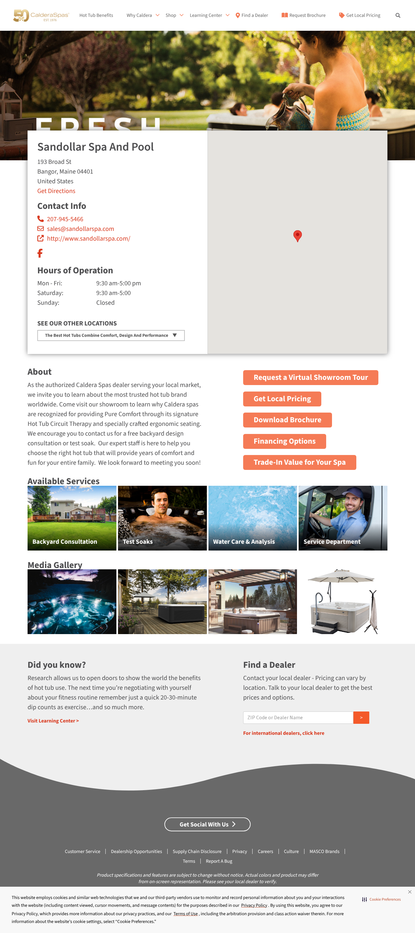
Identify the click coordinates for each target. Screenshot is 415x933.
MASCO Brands (324, 851)
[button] (381, 899)
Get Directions (56, 191)
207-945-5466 (65, 219)
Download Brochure (287, 420)
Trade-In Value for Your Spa (300, 462)
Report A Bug (219, 861)
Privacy (239, 851)
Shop (171, 15)
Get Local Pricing (363, 15)
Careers (265, 851)
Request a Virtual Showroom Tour (311, 377)
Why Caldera (139, 15)
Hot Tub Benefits (96, 15)
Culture (291, 851)
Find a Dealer (255, 15)
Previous (12, 521)
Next (402, 521)
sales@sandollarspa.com (80, 228)
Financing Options (285, 441)
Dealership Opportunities (136, 851)
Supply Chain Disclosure (197, 851)
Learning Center (206, 15)
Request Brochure (308, 15)
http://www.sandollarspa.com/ (88, 238)
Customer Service (82, 851)
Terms (189, 861)
